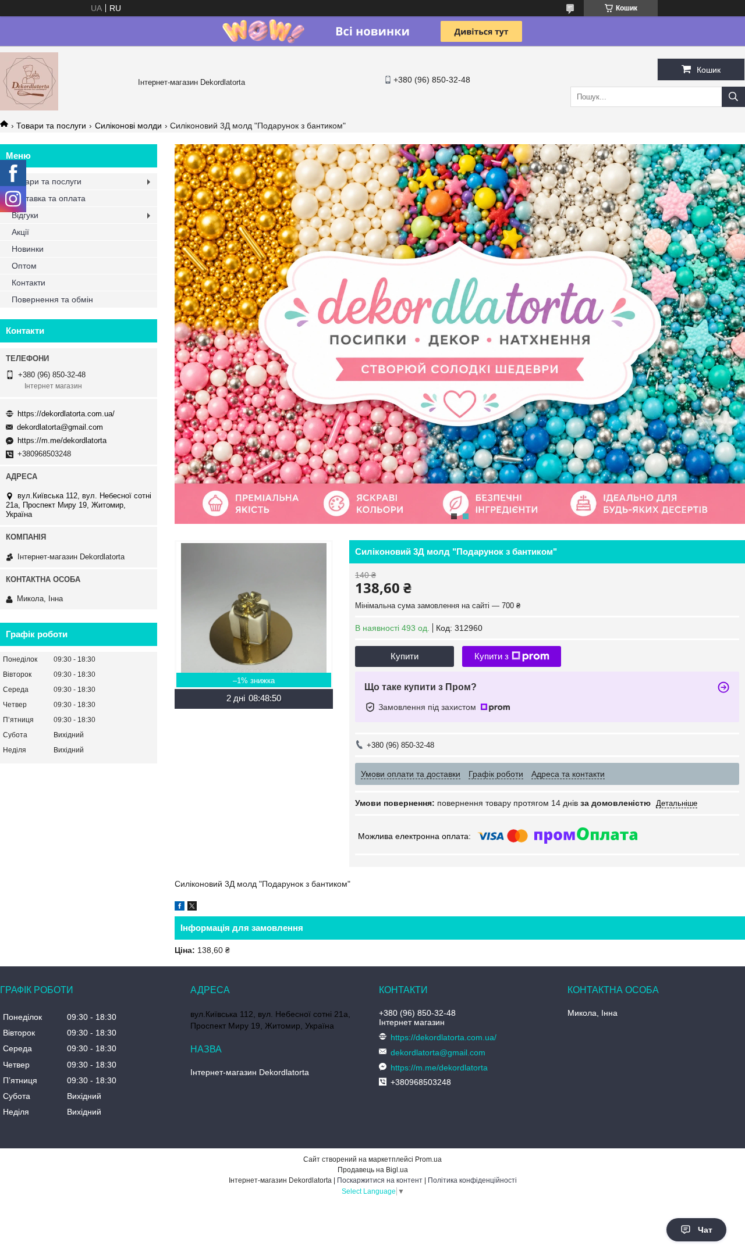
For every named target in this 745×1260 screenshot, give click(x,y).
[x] (192, 907)
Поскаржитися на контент (380, 1180)
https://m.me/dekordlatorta (62, 440)
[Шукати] (733, 97)
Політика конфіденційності (472, 1180)
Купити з (491, 656)
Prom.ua (428, 1159)
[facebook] (180, 907)
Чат (705, 1229)
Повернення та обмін (52, 299)
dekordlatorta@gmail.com (60, 427)
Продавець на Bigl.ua (373, 1170)
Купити (404, 656)
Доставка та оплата (49, 198)
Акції (20, 232)
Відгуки (25, 215)
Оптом (24, 265)
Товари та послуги (51, 125)
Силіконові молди (128, 125)
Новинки (28, 249)
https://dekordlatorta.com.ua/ (66, 413)
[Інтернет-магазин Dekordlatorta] (29, 107)
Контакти (28, 282)
